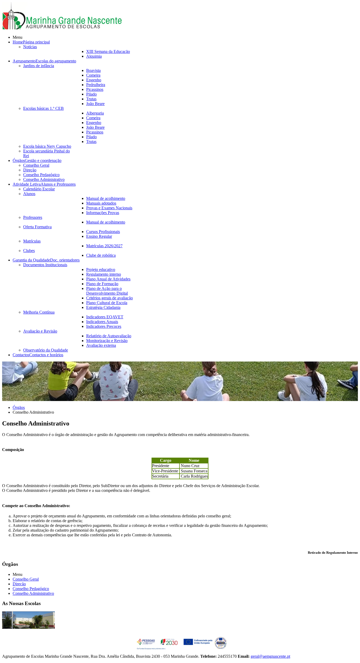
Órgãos (19, 407)
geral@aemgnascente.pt (270, 656)
